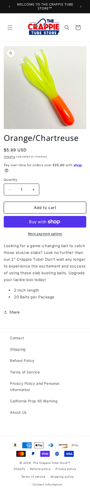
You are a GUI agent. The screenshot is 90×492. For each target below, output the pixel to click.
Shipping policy (62, 476)
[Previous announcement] (9, 6)
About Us (18, 412)
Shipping (9, 156)
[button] (10, 27)
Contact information (47, 484)
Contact (17, 338)
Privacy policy (66, 469)
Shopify (19, 469)
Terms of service (33, 476)
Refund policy (40, 469)
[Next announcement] (80, 6)
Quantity (10, 180)
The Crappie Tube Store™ (51, 463)
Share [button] (15, 312)
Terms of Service (25, 372)
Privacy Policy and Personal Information (34, 386)
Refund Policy (22, 360)
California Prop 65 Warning (34, 401)
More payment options (45, 234)
